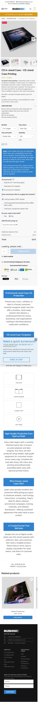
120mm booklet (19, 397)
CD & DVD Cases (11, 18)
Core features (7, 106)
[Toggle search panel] (31, 8)
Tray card (19, 383)
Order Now (23, 251)
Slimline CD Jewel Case (17, 611)
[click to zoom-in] (19, 39)
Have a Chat (16, 359)
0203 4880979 (11, 2)
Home (3, 18)
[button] (34, 9)
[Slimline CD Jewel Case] (18, 593)
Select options (18, 617)
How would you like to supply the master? (18, 195)
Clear (20, 140)
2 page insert (18, 411)
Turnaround (8, 179)
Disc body (19, 425)
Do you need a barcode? (11, 213)
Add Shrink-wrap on (10, 221)
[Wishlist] (31, 579)
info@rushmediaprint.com (25, 2)
